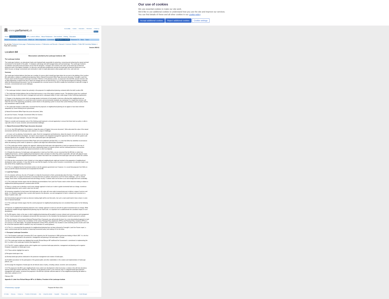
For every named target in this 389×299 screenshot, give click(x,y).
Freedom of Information (31, 294)
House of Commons (10, 39)
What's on (31, 39)
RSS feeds (89, 28)
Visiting (65, 36)
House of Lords (22, 39)
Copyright (56, 294)
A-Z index (6, 294)
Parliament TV (75, 39)
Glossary (13, 294)
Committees (50, 39)
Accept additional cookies (151, 20)
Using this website (47, 294)
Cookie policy (73, 294)
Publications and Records (49, 44)
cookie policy (194, 14)
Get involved (58, 36)
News (82, 39)
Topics (87, 39)
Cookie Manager (83, 294)
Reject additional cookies (178, 20)
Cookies (75, 28)
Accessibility (67, 28)
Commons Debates (71, 44)
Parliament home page (18, 44)
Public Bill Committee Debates (87, 44)
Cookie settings (201, 20)
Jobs (40, 294)
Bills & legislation (41, 39)
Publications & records (62, 39)
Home (7, 36)
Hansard (61, 44)
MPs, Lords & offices (33, 36)
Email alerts (81, 28)
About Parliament (46, 36)
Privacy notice (64, 294)
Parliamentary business (17, 36)
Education (72, 36)
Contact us (96, 28)
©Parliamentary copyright (12, 287)
